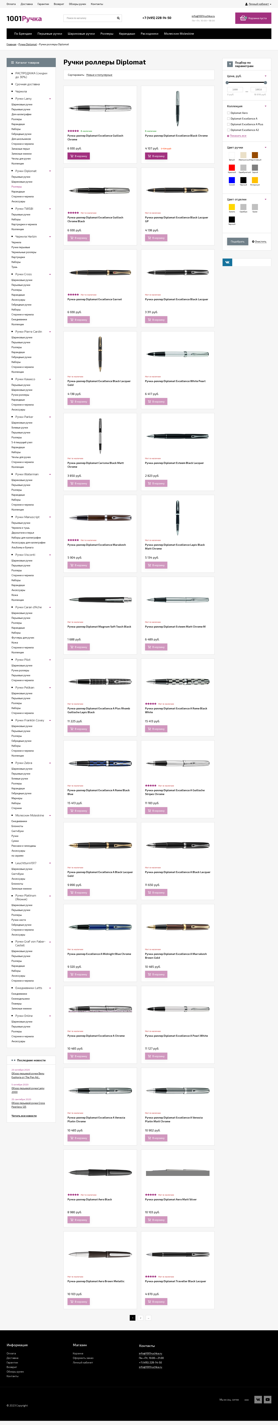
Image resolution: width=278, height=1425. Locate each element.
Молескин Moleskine (179, 33)
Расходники (149, 33)
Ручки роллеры (20, 394)
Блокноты (17, 826)
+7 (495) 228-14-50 (156, 18)
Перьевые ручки (49, 33)
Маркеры (17, 798)
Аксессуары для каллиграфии (28, 542)
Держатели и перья (23, 532)
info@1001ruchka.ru (203, 16)
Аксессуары (18, 201)
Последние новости (31, 1060)
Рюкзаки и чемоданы (24, 845)
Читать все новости (24, 1115)
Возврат (12, 1367)
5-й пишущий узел (22, 442)
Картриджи (18, 257)
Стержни (17, 808)
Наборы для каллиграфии (26, 537)
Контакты (13, 1376)
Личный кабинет (83, 1362)
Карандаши (127, 33)
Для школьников (21, 138)
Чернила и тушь (21, 527)
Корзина (78, 1353)
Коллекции (18, 163)
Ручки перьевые (21, 247)
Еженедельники (21, 998)
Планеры (17, 1003)
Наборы (16, 129)
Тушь (14, 266)
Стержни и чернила (23, 143)
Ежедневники (19, 319)
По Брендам (23, 33)
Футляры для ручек (23, 637)
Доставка (12, 1357)
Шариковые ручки (81, 33)
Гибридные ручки (21, 133)
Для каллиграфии (21, 114)
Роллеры (106, 33)
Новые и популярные (99, 74)
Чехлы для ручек (21, 158)
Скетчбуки (18, 830)
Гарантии (12, 1362)
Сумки (15, 840)
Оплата (11, 1353)
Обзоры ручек (15, 1371)
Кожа (15, 594)
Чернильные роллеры (24, 252)
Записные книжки (22, 153)
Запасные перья (21, 148)
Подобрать (238, 241)
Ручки (15, 835)
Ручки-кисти (19, 919)
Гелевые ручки (20, 427)
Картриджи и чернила (24, 224)
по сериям (17, 855)
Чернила (16, 242)
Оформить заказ (83, 1357)
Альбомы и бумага (22, 547)
